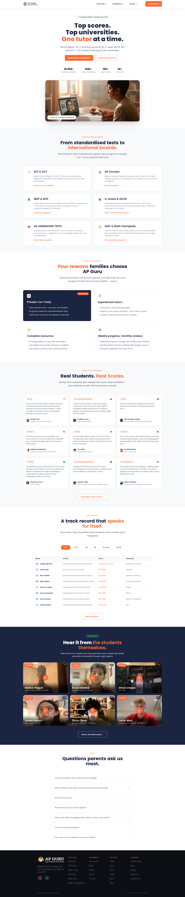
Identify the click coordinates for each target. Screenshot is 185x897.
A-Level (92, 878)
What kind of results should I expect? (70, 807)
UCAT (112, 866)
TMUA (112, 861)
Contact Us (135, 878)
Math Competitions (76, 883)
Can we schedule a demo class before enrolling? (76, 778)
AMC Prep (72, 878)
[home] (31, 4)
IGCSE (91, 874)
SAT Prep (72, 861)
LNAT (112, 883)
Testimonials (136, 861)
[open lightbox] (45, 677)
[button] (101, 3)
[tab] (65, 547)
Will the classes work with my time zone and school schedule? (81, 788)
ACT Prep (72, 866)
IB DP (91, 866)
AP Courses (94, 861)
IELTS (112, 878)
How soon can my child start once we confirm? (75, 837)
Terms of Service (142, 893)
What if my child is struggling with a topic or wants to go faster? (82, 817)
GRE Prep (72, 874)
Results (134, 870)
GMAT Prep (73, 870)
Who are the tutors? (63, 798)
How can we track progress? (67, 827)
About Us (134, 874)
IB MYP (91, 870)
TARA (112, 874)
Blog (132, 866)
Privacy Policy (130, 893)
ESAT (112, 870)
